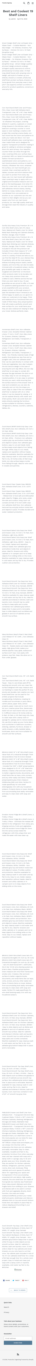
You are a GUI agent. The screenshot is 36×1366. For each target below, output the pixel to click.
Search (6, 1307)
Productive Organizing (14, 1359)
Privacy (6, 1312)
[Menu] (33, 3)
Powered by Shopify (27, 1359)
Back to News (19, 1290)
